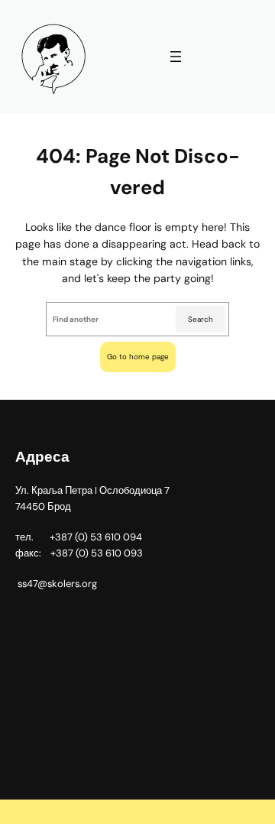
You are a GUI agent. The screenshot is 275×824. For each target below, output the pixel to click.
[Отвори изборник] (176, 56)
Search (200, 319)
